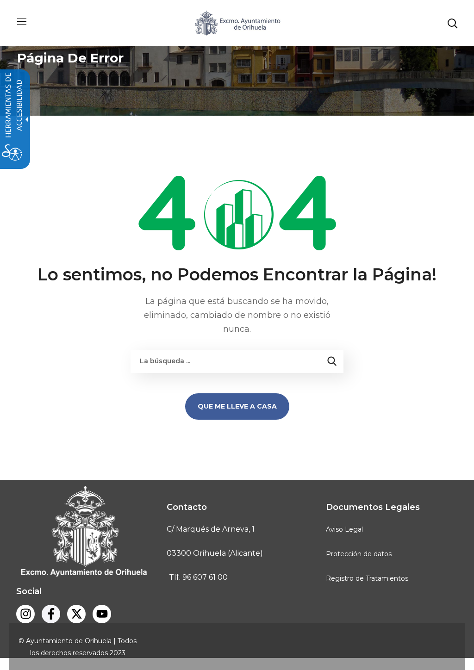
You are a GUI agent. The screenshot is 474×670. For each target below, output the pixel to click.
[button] (452, 23)
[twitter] (76, 614)
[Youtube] (102, 614)
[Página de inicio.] (237, 22)
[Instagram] (25, 614)
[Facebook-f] (51, 614)
